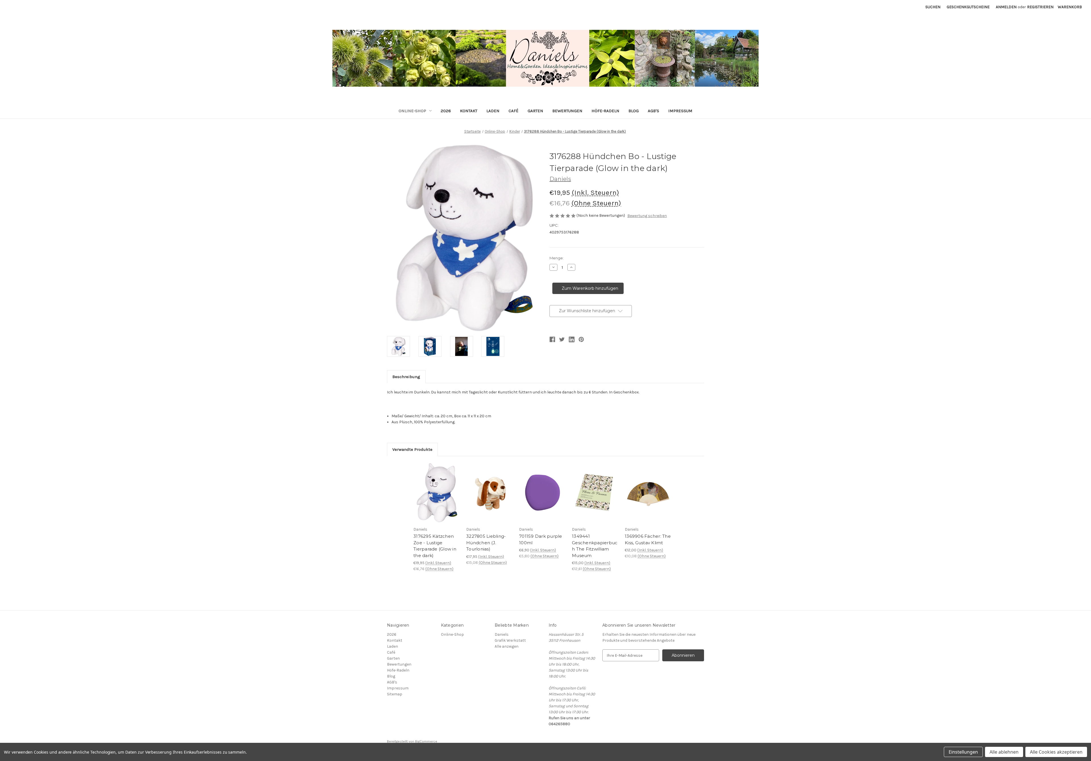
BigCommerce (426, 741)
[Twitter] (562, 339)
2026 (446, 110)
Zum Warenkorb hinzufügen (437, 497)
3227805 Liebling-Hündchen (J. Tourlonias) (486, 542)
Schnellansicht (432, 485)
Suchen (932, 7)
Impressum (680, 110)
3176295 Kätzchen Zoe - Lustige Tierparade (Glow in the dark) (434, 545)
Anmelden (1006, 7)
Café (514, 110)
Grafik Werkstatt (510, 640)
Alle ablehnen (1004, 752)
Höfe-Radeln (605, 110)
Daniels (502, 634)
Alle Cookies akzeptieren (1056, 752)
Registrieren (1040, 7)
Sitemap (394, 694)
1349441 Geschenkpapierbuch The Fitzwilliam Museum (594, 545)
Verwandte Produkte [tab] (412, 449)
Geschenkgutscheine (968, 7)
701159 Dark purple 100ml (540, 539)
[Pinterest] (581, 339)
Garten (535, 110)
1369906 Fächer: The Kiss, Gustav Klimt (648, 539)
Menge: (556, 258)
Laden (492, 110)
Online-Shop (412, 110)
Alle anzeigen (507, 646)
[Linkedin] (571, 339)
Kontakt (468, 110)
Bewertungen (567, 110)
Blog (633, 110)
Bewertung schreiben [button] (647, 215)
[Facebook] (552, 339)
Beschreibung (406, 376)
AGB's (653, 110)
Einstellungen (963, 752)
